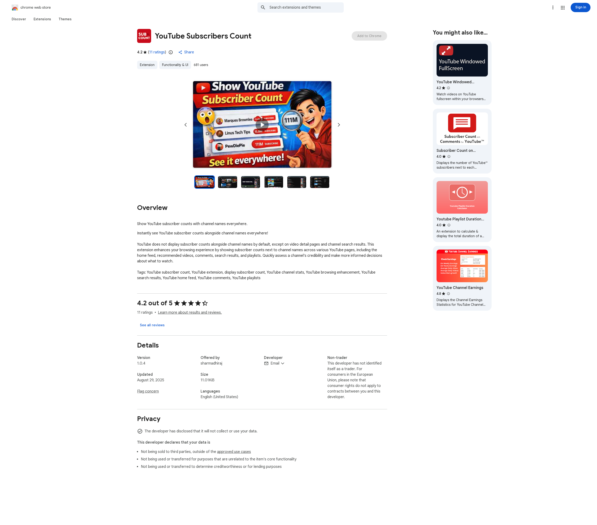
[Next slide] (339, 124)
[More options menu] (553, 7)
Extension (147, 65)
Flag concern (148, 391)
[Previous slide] (185, 124)
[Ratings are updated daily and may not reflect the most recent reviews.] (170, 52)
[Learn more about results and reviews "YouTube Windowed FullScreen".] (448, 88)
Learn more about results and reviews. (190, 312)
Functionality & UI (175, 65)
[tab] (19, 19)
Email (275, 363)
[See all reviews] (152, 325)
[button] (562, 7)
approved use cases (234, 451)
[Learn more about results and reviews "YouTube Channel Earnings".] (448, 293)
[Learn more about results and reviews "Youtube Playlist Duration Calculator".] (448, 225)
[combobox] (307, 7)
